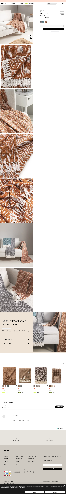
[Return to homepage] (3, 3)
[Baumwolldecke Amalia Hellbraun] (9, 376)
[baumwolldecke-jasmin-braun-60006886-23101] (34, 386)
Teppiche (13, 3)
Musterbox (31, 3)
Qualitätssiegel (18, 462)
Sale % (26, 3)
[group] (7, 406)
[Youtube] (27, 472)
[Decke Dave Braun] (56, 376)
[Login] (62, 3)
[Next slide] (62, 364)
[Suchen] (55, 3)
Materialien (17, 461)
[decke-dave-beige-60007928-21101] (52, 386)
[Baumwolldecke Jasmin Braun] (41, 376)
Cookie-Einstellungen (31, 461)
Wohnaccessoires (19, 3)
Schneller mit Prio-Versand (54, 31)
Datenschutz (30, 459)
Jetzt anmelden (52, 468)
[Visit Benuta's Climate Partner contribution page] (18, 472)
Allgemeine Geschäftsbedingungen (9, 483)
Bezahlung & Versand (31, 458)
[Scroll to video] (31, 38)
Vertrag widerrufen (31, 462)
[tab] (60, 411)
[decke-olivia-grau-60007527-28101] (21, 386)
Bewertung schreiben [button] (59, 406)
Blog (16, 464)
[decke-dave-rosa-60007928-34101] (54, 386)
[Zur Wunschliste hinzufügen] (41, 29)
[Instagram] (30, 472)
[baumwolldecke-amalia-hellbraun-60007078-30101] (3, 386)
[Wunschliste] (60, 3)
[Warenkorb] (64, 3)
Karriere (5, 464)
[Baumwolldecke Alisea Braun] (46, 22)
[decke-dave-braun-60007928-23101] (50, 386)
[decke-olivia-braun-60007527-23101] (19, 386)
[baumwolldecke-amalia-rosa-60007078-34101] (5, 386)
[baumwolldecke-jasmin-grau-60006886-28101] (39, 386)
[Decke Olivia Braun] (25, 376)
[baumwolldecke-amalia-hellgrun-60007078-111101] (8, 386)
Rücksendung (6, 462)
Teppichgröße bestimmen (19, 458)
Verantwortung (6, 458)
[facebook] (33, 472)
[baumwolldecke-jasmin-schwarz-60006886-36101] (37, 386)
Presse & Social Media (7, 461)
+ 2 (9, 386)
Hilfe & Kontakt (6, 459)
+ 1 (40, 386)
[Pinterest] (24, 472)
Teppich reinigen (18, 459)
